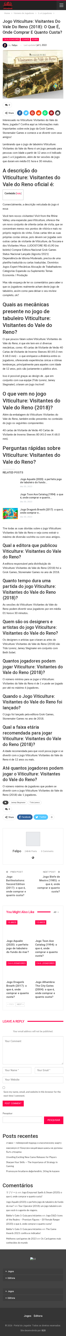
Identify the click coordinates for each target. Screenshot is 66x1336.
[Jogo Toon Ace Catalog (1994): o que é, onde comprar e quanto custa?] (10, 498)
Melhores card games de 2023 (21, 1239)
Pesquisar (7, 1113)
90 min (35, 39)
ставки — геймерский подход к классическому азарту (34, 1143)
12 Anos (25, 39)
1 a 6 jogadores (11, 39)
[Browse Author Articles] (33, 839)
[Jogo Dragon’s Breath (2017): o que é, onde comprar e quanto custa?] (10, 513)
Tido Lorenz (35, 803)
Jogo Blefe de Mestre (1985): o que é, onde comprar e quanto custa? (48, 884)
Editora (11, 1278)
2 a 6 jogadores (45, 963)
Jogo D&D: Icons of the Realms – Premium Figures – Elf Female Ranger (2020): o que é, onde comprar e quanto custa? (34, 1220)
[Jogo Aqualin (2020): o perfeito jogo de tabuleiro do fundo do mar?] (10, 483)
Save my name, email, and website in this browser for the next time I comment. (32, 1094)
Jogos (11, 1271)
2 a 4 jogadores (17, 963)
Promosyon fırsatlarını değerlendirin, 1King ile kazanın (32, 1171)
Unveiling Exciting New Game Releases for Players (31, 1157)
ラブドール (12, 1192)
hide (19, 193)
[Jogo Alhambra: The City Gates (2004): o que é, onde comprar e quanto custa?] (47, 970)
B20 (44, 1330)
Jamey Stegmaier (18, 803)
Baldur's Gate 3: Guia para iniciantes (24, 1216)
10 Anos (12, 922)
